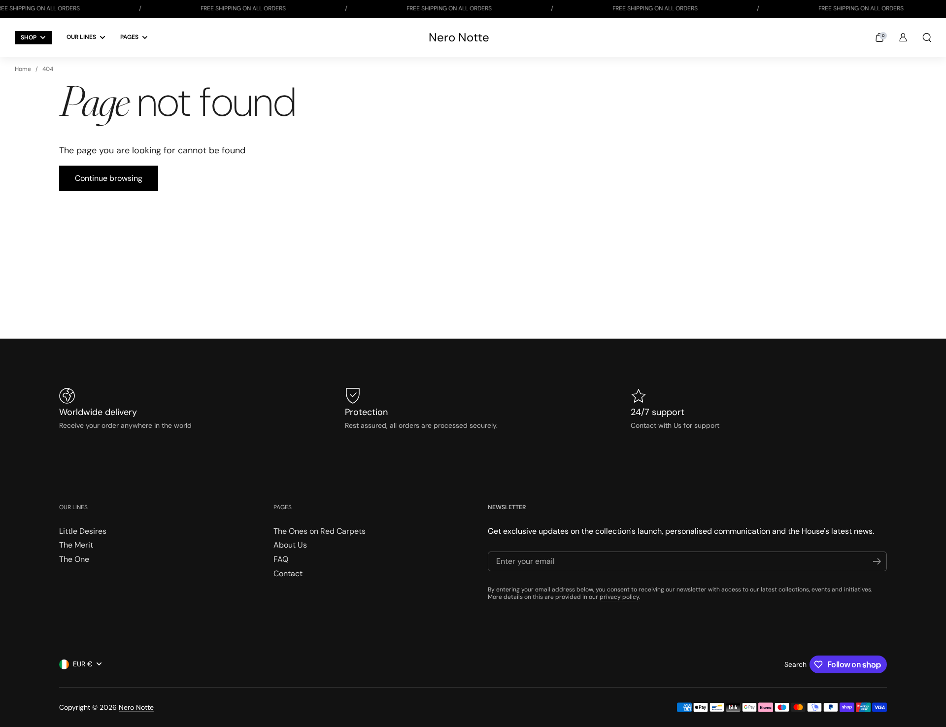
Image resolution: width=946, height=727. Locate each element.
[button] (879, 37)
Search (795, 664)
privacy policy (619, 597)
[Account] (903, 37)
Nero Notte (459, 37)
